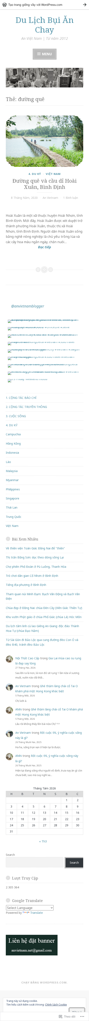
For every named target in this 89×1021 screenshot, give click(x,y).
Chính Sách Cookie (56, 1004)
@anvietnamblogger (27, 306)
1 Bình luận (70, 198)
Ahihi (18, 709)
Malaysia (12, 471)
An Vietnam (50, 198)
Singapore (12, 498)
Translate (36, 913)
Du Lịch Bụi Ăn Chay (45, 24)
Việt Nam (53, 174)
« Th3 (43, 841)
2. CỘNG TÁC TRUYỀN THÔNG (26, 407)
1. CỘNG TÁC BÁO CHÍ (21, 398)
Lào (8, 462)
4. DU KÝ (34, 174)
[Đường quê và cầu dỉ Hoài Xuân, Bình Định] (44, 141)
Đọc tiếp (28, 247)
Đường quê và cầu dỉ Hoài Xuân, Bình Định (44, 183)
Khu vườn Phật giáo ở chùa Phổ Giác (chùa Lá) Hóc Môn (44, 617)
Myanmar (12, 480)
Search (10, 855)
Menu (46, 54)
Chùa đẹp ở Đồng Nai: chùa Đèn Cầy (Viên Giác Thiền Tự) (44, 608)
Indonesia (12, 453)
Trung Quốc (13, 517)
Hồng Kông (13, 443)
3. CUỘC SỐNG (16, 416)
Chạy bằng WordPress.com (44, 982)
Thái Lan (11, 507)
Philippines (13, 489)
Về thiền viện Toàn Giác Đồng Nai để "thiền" (35, 548)
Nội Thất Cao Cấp (27, 658)
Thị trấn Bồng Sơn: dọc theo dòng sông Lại (35, 557)
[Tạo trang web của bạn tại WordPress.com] (44, 4)
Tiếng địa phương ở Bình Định (26, 585)
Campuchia (13, 434)
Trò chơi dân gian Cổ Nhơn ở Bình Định (32, 576)
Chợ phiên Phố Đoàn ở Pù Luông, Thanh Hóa (36, 567)
